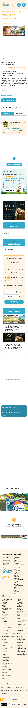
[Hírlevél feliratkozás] (1, 699)
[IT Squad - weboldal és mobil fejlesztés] (24, 704)
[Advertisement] (14, 145)
